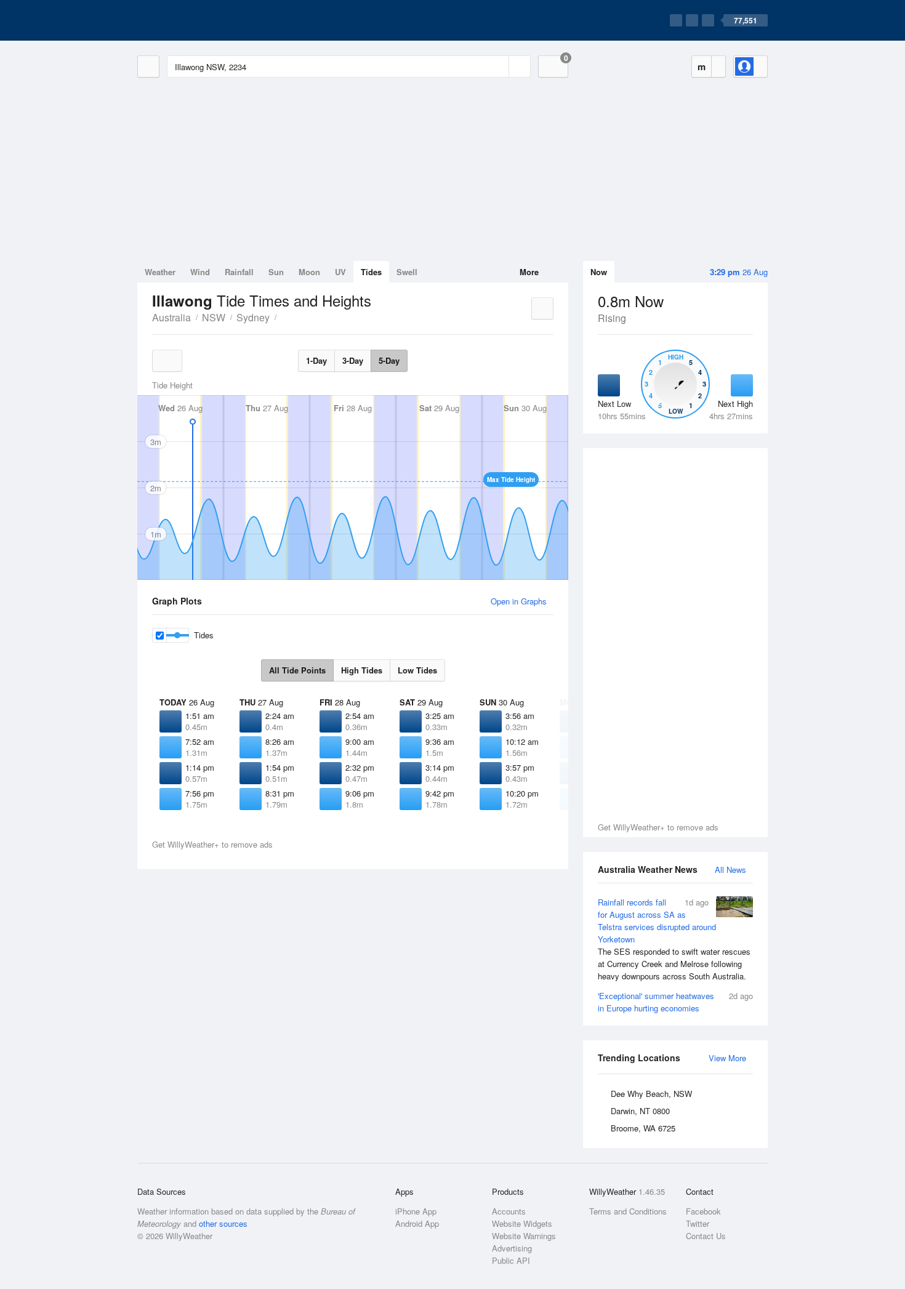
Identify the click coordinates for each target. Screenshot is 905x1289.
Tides (371, 272)
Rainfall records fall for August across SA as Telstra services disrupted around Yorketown (674, 939)
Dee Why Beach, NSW (651, 1093)
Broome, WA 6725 (643, 1128)
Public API (511, 1260)
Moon (309, 272)
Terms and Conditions (628, 1211)
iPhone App (415, 1211)
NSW (213, 317)
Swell (406, 272)
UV (340, 272)
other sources (223, 1223)
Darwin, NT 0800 (640, 1111)
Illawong (283, 316)
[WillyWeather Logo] (195, 20)
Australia (171, 317)
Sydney (253, 317)
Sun (276, 272)
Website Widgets (522, 1223)
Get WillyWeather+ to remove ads (658, 827)
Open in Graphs (519, 601)
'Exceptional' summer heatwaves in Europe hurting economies (675, 1002)
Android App (417, 1223)
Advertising (512, 1248)
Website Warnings (524, 1236)
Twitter (697, 1223)
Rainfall (239, 272)
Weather (160, 272)
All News (730, 869)
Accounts (509, 1211)
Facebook (703, 1211)
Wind (200, 272)
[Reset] (498, 66)
